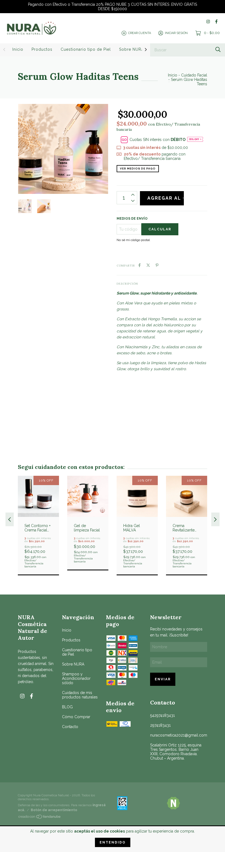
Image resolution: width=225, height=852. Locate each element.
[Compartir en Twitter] (148, 265)
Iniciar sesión (176, 33)
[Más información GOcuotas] (195, 140)
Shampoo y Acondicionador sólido (76, 678)
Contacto (70, 726)
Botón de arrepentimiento (54, 810)
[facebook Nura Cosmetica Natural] (216, 21)
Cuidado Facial (194, 75)
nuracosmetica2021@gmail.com (178, 735)
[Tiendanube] (40, 818)
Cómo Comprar (76, 717)
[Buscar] (218, 49)
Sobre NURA (131, 49)
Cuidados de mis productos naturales (80, 694)
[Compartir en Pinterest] (157, 265)
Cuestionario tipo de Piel (86, 49)
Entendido (113, 842)
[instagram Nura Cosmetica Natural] (208, 21)
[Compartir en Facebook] (139, 265)
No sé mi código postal (133, 240)
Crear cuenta (139, 33)
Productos (42, 49)
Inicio (17, 49)
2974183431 (160, 725)
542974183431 (162, 715)
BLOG (67, 707)
